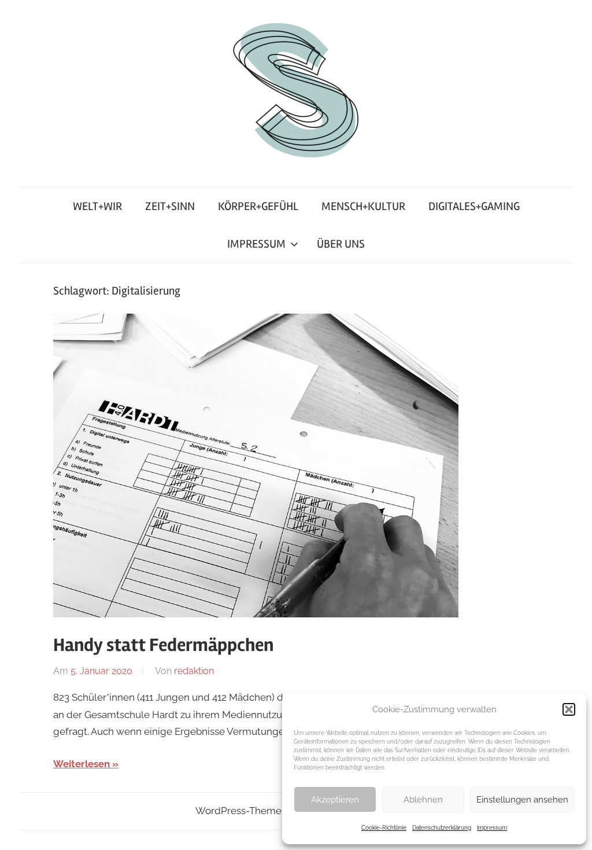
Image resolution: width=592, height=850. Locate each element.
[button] (569, 709)
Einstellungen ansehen (522, 799)
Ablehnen (423, 799)
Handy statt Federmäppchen (163, 645)
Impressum (492, 828)
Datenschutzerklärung (441, 828)
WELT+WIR (97, 206)
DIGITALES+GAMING (474, 206)
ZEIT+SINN (170, 206)
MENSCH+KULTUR (363, 206)
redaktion (194, 670)
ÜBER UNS (341, 244)
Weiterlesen (81, 764)
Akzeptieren (335, 799)
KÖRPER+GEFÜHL (258, 206)
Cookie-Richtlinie (383, 828)
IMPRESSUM (256, 244)
